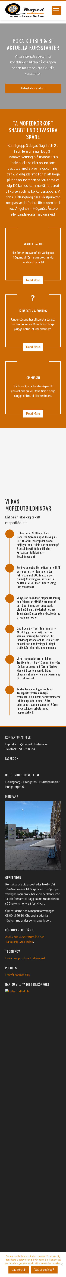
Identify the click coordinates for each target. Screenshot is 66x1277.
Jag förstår (19, 1270)
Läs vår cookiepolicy (17, 975)
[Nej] (61, 1264)
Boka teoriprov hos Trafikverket (25, 958)
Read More (33, 280)
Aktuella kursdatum (33, 88)
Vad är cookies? (44, 1270)
